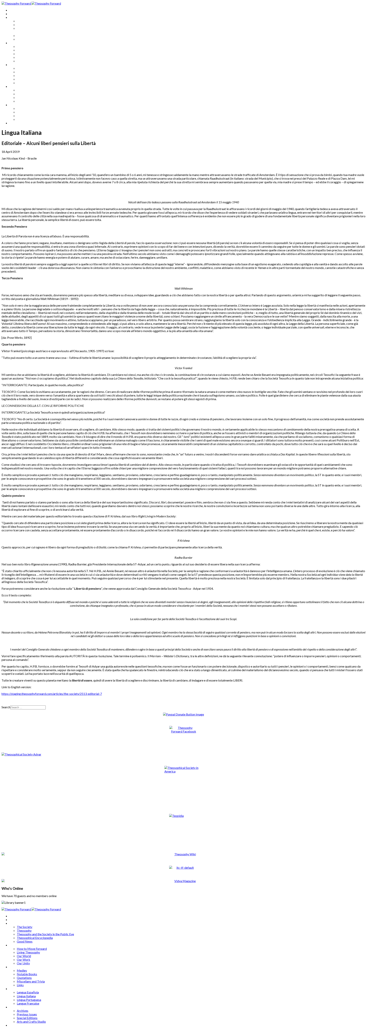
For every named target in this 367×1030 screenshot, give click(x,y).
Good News (24, 39)
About (13, 13)
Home (13, 10)
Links (20, 83)
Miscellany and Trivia (31, 79)
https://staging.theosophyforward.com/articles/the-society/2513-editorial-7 (52, 693)
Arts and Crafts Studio (31, 119)
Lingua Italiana (26, 94)
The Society (24, 21)
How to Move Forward (32, 46)
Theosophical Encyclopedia (35, 35)
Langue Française (28, 101)
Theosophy (24, 24)
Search (6, 707)
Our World (24, 53)
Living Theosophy (28, 50)
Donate (14, 123)
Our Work (23, 57)
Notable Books (27, 72)
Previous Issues (27, 112)
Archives (15, 105)
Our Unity (23, 61)
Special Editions (27, 115)
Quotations (24, 75)
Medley (22, 68)
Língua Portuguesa (29, 97)
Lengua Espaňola (28, 90)
